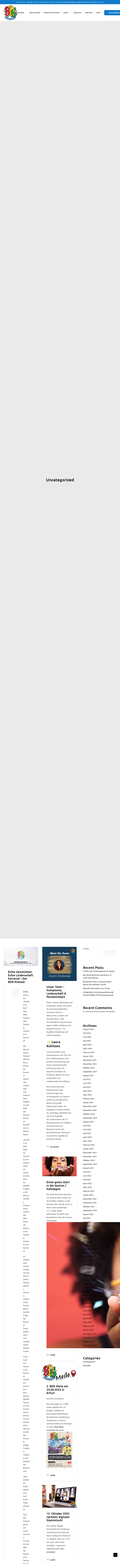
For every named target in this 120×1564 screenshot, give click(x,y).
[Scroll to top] (115, 1554)
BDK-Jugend (35, 13)
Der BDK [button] (20, 13)
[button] (21, 956)
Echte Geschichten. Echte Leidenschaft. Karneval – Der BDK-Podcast (21, 977)
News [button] (65, 13)
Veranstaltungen (52, 13)
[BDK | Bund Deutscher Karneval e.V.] (10, 12)
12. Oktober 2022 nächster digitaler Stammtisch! (58, 1517)
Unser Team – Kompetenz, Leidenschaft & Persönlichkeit (56, 992)
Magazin (77, 13)
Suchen (86, 948)
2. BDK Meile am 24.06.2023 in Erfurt (57, 1389)
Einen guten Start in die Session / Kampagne (58, 1185)
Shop (98, 13)
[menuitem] (22, 12)
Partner (88, 13)
